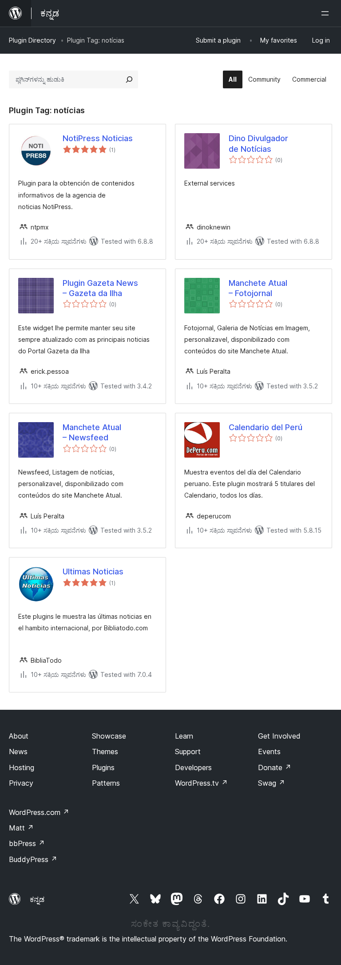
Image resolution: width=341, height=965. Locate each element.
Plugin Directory (32, 40)
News (18, 751)
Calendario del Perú (265, 427)
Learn (184, 736)
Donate (274, 767)
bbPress (27, 843)
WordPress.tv (201, 783)
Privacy (21, 783)
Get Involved (279, 736)
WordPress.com (39, 812)
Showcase (109, 736)
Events (269, 751)
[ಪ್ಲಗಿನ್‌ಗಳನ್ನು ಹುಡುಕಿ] (129, 79)
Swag (271, 783)
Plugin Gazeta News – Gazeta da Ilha (100, 288)
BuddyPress (33, 859)
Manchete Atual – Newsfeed (92, 432)
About (18, 736)
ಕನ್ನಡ (37, 899)
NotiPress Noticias (98, 138)
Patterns (106, 783)
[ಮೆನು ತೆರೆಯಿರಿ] (327, 13)
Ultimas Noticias (93, 571)
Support (188, 751)
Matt (21, 827)
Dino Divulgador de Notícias (258, 143)
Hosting (21, 767)
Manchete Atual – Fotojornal (258, 288)
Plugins (103, 767)
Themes (105, 751)
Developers (193, 767)
